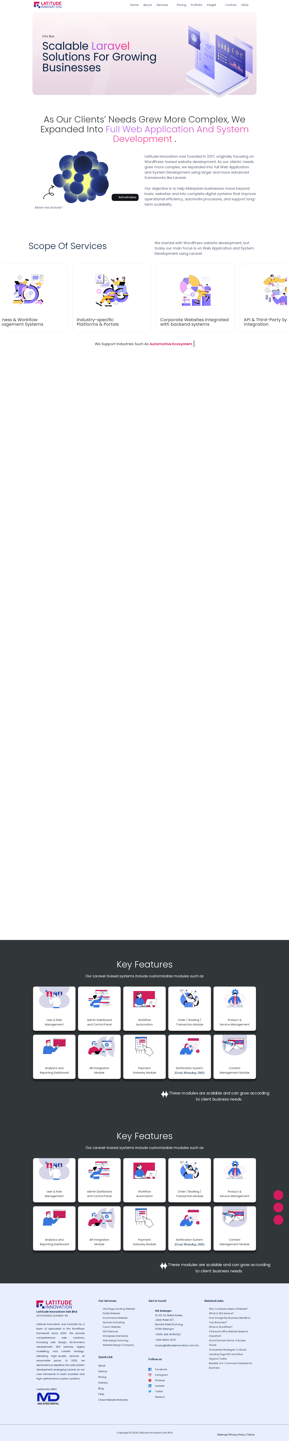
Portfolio (196, 5)
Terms (251, 1434)
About (147, 5)
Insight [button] (211, 5)
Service (102, 1371)
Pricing (181, 5)
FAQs (245, 5)
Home (134, 5)
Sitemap (222, 1434)
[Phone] (278, 1220)
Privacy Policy (237, 1434)
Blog (101, 1388)
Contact (231, 5)
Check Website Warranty (113, 1399)
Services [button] (162, 5)
